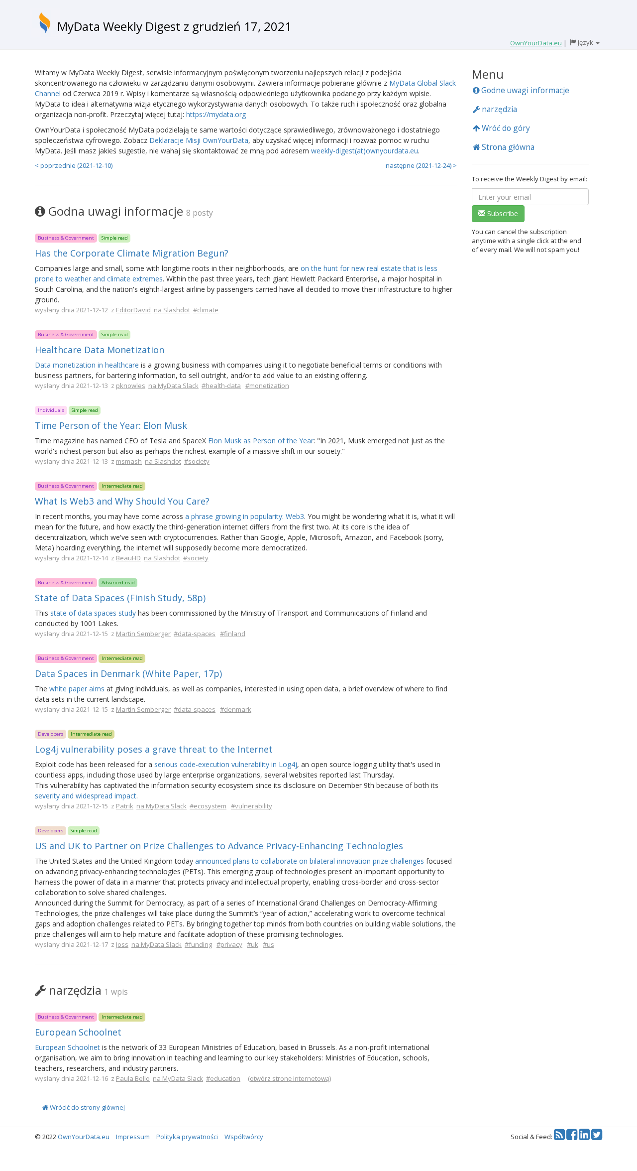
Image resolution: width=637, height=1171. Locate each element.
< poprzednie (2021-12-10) (73, 165)
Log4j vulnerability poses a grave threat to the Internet (154, 749)
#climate (205, 309)
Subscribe (501, 213)
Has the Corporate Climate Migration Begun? (131, 253)
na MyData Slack (173, 385)
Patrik (124, 805)
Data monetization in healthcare (87, 365)
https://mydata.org (216, 114)
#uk (252, 944)
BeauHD (128, 557)
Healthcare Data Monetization (99, 350)
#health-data (221, 385)
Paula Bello (133, 1078)
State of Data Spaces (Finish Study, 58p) (120, 598)
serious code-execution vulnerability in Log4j (225, 764)
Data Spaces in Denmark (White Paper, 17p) (128, 673)
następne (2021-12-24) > (421, 165)
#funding (198, 944)
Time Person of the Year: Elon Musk (111, 425)
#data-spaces (194, 633)
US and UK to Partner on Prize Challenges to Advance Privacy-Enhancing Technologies (219, 846)
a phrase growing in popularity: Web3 (244, 516)
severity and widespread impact (85, 795)
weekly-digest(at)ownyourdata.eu (364, 150)
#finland (232, 633)
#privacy (229, 944)
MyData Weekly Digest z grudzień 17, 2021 (174, 26)
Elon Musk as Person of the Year (261, 440)
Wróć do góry (505, 128)
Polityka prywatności (187, 1136)
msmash (129, 461)
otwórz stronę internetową (289, 1078)
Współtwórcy (243, 1136)
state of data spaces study (93, 613)
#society (197, 461)
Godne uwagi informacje (524, 90)
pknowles (130, 385)
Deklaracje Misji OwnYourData (198, 140)
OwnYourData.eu (83, 1136)
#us (268, 944)
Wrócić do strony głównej (86, 1107)
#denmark (235, 709)
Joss (122, 944)
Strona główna (507, 146)
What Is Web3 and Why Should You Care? (122, 501)
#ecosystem (208, 805)
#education (223, 1078)
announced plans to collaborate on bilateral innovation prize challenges (309, 861)
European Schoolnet (78, 1032)
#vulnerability (251, 805)
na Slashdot (172, 309)
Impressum (133, 1136)
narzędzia (498, 109)
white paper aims (77, 688)
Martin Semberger (143, 633)
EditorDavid (133, 309)
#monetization (267, 385)
